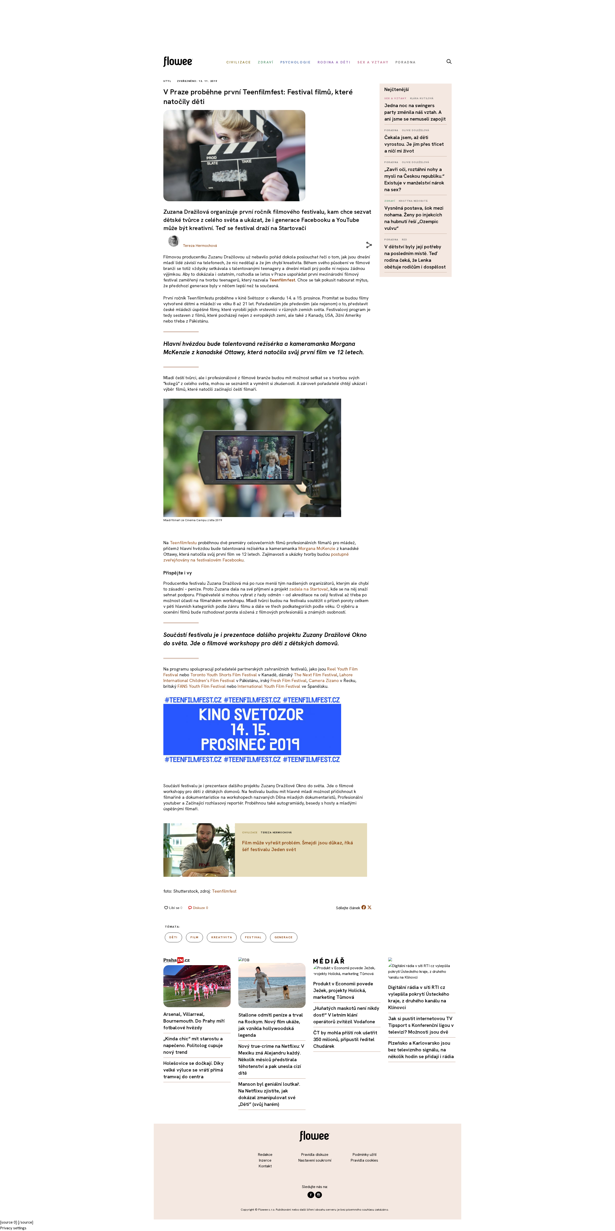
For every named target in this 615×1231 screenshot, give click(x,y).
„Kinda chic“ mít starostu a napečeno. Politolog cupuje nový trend (193, 1045)
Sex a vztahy (395, 98)
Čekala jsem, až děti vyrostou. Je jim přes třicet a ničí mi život (414, 144)
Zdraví (389, 200)
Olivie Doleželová (415, 130)
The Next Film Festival (315, 674)
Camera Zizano (324, 680)
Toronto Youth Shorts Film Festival (223, 674)
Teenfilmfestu (183, 542)
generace (284, 937)
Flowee (179, 62)
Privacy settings (13, 1228)
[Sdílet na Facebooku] (363, 908)
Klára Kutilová (422, 98)
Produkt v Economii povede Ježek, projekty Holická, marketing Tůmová (343, 990)
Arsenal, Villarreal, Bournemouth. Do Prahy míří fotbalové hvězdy (194, 1021)
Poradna (391, 130)
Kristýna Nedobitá (413, 200)
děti (173, 937)
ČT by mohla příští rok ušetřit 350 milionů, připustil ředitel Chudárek (345, 1039)
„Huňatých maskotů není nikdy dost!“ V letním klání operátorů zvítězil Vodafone (346, 1015)
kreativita (221, 937)
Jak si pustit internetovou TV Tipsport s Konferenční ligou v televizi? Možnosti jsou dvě (421, 1025)
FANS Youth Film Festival (202, 686)
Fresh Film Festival (289, 680)
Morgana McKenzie (316, 548)
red (404, 239)
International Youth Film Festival (269, 686)
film (194, 937)
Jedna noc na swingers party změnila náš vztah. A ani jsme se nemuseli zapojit (415, 112)
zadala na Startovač (308, 589)
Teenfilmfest (282, 280)
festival (253, 937)
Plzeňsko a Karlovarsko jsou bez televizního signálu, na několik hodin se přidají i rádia (421, 1050)
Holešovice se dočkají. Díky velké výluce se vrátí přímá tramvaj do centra (193, 1070)
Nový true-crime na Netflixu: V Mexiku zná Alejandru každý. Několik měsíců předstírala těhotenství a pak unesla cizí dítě (271, 1059)
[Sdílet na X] (369, 907)
